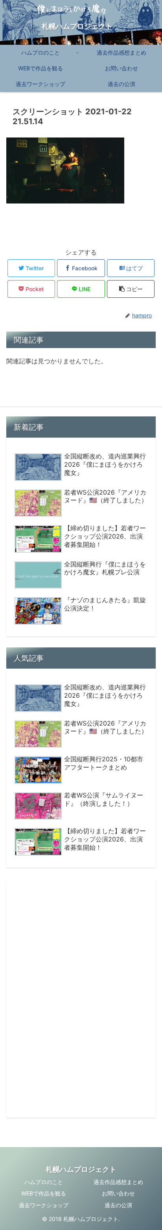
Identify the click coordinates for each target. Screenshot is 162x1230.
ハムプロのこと (43, 1182)
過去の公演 (118, 1205)
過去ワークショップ (43, 1205)
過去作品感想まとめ (118, 1182)
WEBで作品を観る (43, 1193)
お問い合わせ (118, 1193)
